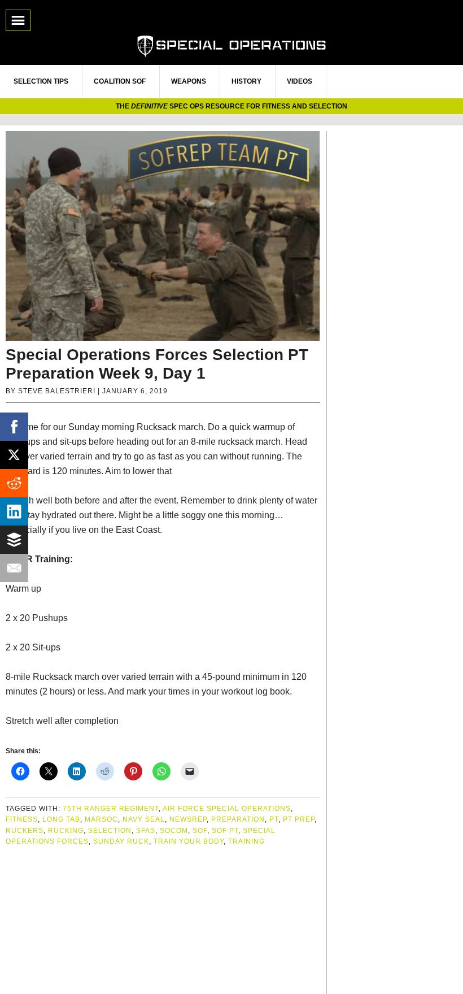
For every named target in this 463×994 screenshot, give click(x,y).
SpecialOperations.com (231, 45)
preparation (238, 819)
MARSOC (101, 819)
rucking (66, 831)
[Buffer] (14, 540)
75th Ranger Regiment (111, 809)
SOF (200, 831)
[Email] (14, 568)
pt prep (299, 819)
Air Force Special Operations (227, 809)
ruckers (24, 831)
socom (174, 831)
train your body (189, 841)
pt (273, 819)
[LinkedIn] (14, 511)
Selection (110, 831)
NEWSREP (188, 819)
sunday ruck (121, 841)
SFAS (145, 831)
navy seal (144, 819)
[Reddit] (14, 483)
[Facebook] (14, 427)
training (246, 841)
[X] (14, 455)
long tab (61, 819)
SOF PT (225, 831)
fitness (22, 819)
